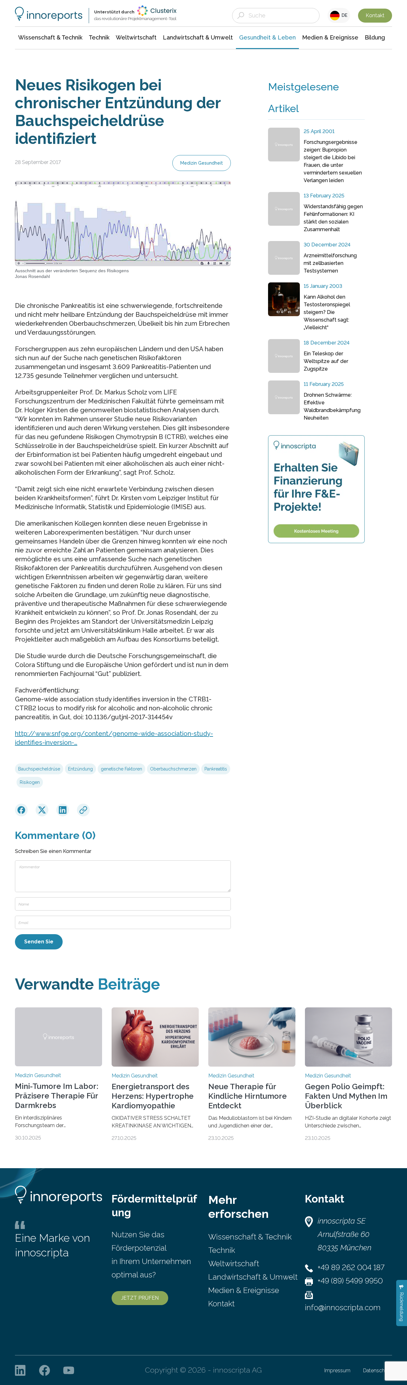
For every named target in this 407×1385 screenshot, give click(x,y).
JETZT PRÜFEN (140, 1298)
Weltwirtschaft (233, 1263)
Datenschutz (377, 1370)
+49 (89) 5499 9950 (350, 1280)
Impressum (337, 1370)
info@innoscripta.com (343, 1307)
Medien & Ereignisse (243, 1290)
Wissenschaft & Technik (250, 1236)
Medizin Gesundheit (201, 163)
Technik (221, 1250)
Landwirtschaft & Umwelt (253, 1277)
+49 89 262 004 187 (351, 1267)
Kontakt (375, 15)
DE (344, 15)
